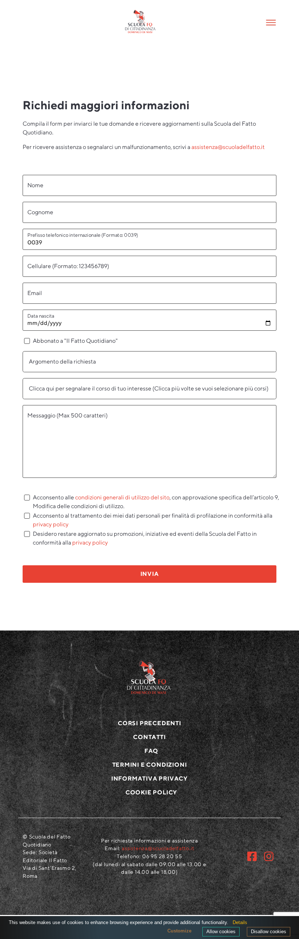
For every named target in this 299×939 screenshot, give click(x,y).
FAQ (151, 750)
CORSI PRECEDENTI (149, 723)
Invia (149, 573)
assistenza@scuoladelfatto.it (228, 147)
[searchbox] (149, 361)
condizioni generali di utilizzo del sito (122, 497)
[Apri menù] (259, 22)
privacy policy (51, 524)
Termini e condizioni (149, 764)
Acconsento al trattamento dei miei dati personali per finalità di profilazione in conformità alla (152, 520)
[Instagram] (268, 856)
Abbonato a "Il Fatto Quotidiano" (75, 340)
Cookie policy (151, 792)
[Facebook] (252, 856)
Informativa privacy (149, 778)
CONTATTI (149, 737)
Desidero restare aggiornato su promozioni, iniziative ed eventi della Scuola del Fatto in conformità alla (145, 538)
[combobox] (149, 361)
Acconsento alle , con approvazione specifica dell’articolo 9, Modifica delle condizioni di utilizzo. (156, 502)
